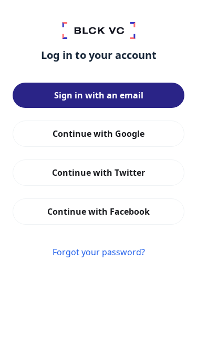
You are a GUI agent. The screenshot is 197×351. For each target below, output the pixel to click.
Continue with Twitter (98, 172)
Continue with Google (98, 133)
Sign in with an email (98, 95)
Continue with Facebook (98, 211)
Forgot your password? (99, 252)
